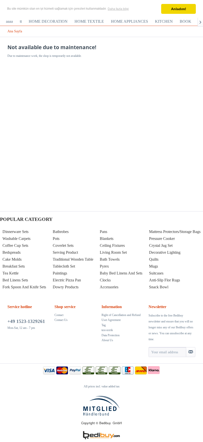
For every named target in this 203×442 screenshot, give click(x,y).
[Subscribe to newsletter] (190, 352)
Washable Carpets (16, 238)
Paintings (60, 273)
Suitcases (156, 273)
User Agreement (111, 320)
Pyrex (104, 266)
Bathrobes (61, 232)
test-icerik (107, 330)
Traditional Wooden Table (73, 259)
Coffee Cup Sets (15, 245)
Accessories (109, 287)
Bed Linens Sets (15, 280)
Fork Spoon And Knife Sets (24, 287)
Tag (104, 325)
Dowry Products (65, 287)
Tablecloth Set (64, 266)
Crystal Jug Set (161, 245)
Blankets (106, 238)
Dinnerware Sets (15, 232)
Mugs (153, 266)
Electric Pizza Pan (67, 280)
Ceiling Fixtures (112, 245)
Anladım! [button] (178, 9)
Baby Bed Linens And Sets (121, 273)
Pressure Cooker (162, 238)
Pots (56, 238)
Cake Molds (12, 259)
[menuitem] (9, 21)
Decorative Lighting (164, 252)
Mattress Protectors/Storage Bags (175, 232)
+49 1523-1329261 (26, 321)
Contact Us (61, 320)
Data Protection (111, 335)
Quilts (153, 259)
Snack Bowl (158, 287)
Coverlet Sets (63, 245)
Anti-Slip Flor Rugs (164, 280)
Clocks (105, 280)
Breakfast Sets (13, 266)
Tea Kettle (10, 273)
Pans (103, 232)
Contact (58, 315)
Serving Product (65, 252)
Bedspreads (11, 252)
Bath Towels (110, 259)
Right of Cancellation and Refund (121, 315)
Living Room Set (113, 252)
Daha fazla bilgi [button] (118, 9)
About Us (107, 340)
